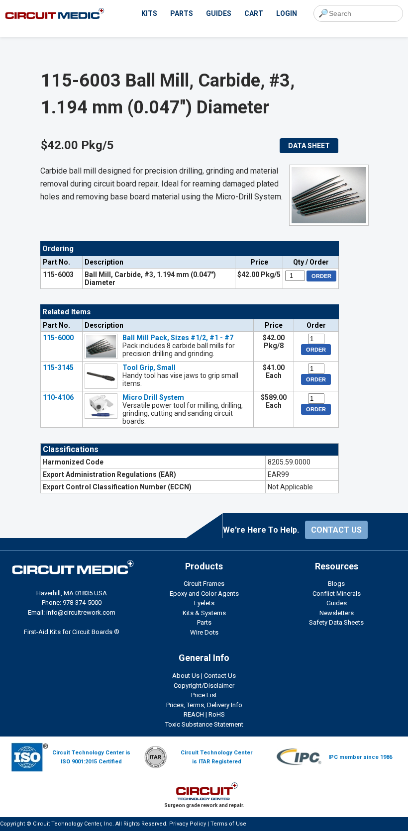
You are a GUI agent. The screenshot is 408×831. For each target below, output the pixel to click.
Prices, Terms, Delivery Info (204, 705)
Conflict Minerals (336, 593)
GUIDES (218, 13)
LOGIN (286, 13)
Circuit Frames (204, 583)
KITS (149, 13)
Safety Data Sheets (336, 622)
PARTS (181, 13)
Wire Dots (204, 632)
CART (253, 13)
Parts (204, 622)
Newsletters (336, 613)
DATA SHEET (309, 146)
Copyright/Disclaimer (204, 685)
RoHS (216, 714)
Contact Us (220, 675)
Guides (336, 603)
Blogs (336, 583)
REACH (194, 714)
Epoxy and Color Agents (204, 593)
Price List (204, 695)
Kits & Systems (204, 613)
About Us (186, 675)
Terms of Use (228, 824)
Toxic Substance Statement (204, 724)
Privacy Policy (187, 824)
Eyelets (204, 603)
